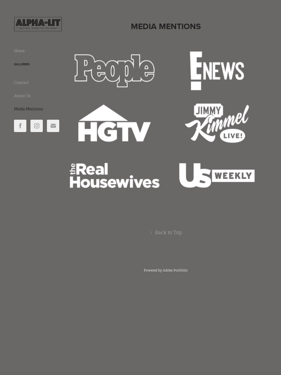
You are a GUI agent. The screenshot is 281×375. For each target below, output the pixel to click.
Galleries (22, 64)
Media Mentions (28, 109)
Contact (21, 82)
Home (19, 50)
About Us (22, 95)
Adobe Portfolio (175, 270)
